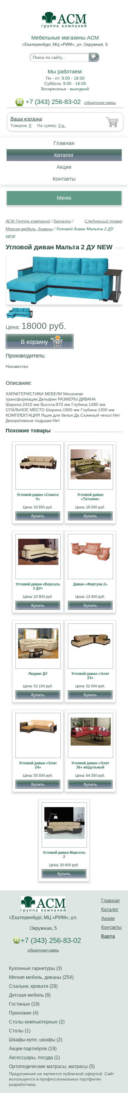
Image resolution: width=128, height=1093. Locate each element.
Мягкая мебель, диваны (29, 228)
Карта (108, 936)
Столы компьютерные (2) (37, 1021)
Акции (64, 167)
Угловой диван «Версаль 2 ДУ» (38, 586)
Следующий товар (103, 221)
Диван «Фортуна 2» (90, 584)
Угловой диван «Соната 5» (38, 497)
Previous (16, 309)
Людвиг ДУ (37, 674)
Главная (64, 143)
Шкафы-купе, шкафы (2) (35, 1039)
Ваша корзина (26, 119)
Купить (37, 516)
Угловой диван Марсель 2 (64, 855)
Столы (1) (19, 1030)
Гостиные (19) (24, 1004)
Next (115, 309)
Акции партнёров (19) (33, 1048)
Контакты (64, 179)
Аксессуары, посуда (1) (34, 1057)
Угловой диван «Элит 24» (38, 765)
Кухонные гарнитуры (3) (35, 968)
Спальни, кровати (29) (33, 986)
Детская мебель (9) (30, 995)
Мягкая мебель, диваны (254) (41, 977)
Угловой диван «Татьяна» (90, 497)
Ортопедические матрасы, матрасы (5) (52, 1066)
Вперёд (112, 277)
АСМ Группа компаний (28, 221)
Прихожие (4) (23, 1012)
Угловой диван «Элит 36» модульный (90, 765)
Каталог (64, 155)
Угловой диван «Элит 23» (90, 676)
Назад (15, 277)
